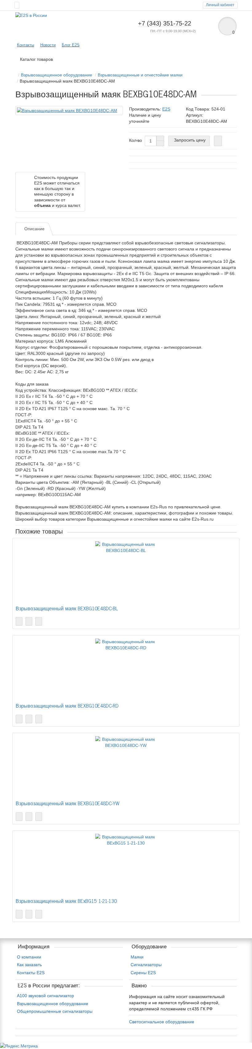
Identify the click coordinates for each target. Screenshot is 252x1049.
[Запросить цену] (19, 621)
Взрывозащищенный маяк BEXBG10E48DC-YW (67, 803)
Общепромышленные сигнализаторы (55, 1011)
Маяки (137, 956)
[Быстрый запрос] (218, 141)
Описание (34, 228)
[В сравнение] (38, 621)
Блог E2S (71, 45)
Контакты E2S (31, 972)
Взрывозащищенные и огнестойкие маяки (140, 74)
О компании (29, 956)
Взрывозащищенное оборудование (56, 74)
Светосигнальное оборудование (161, 1021)
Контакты (25, 45)
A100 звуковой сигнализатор (45, 995)
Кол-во (135, 140)
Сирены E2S (143, 972)
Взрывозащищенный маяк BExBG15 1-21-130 (66, 901)
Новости (48, 45)
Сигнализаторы (146, 964)
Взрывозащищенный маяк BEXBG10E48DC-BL (67, 609)
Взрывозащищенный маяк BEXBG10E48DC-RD (67, 706)
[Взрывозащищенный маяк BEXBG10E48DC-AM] (69, 110)
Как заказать (29, 964)
